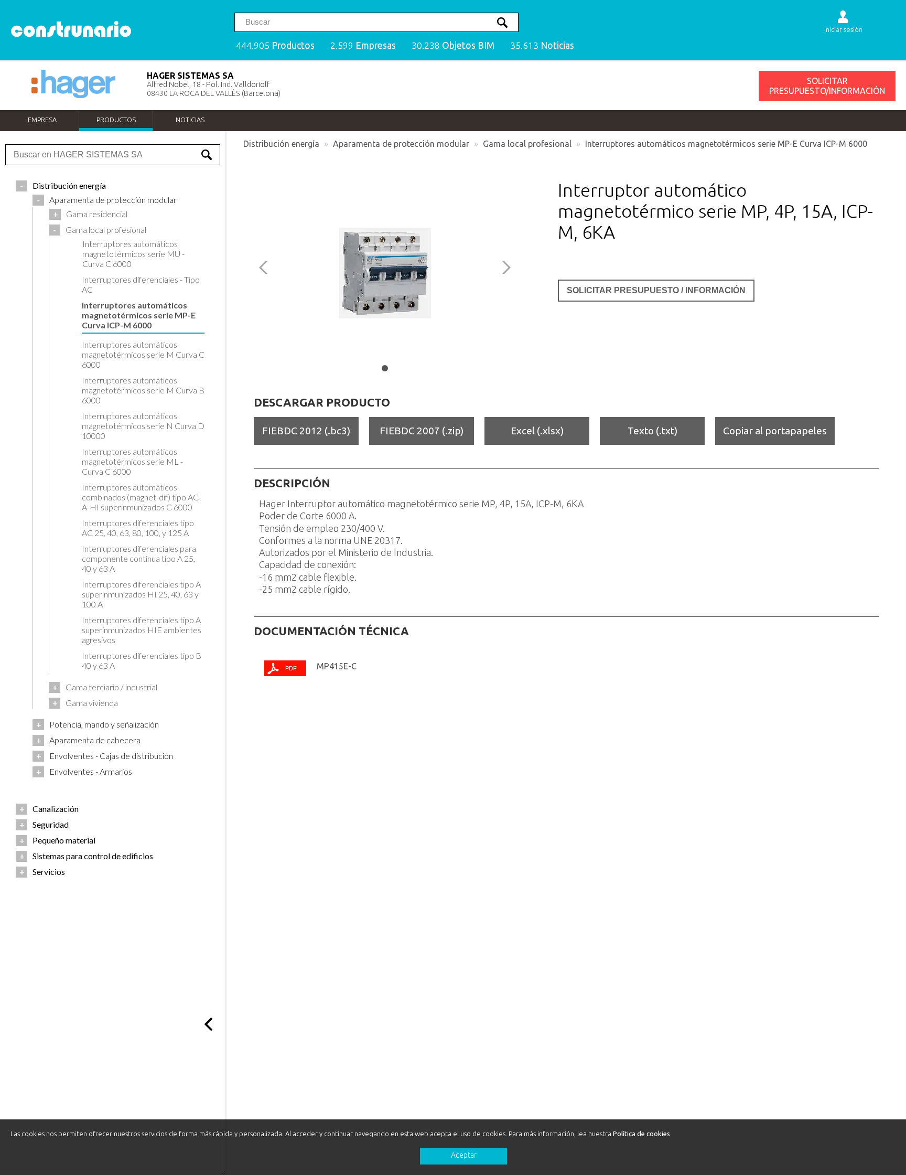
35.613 (542, 45)
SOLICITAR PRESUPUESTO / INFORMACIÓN (656, 290)
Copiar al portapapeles (775, 430)
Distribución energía (281, 143)
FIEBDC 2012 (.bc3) (306, 430)
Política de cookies (641, 1133)
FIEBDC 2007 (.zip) (421, 430)
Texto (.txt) (652, 430)
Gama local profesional (527, 143)
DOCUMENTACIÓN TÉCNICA (331, 631)
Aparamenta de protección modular (401, 143)
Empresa (42, 119)
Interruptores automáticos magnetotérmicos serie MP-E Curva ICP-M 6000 (726, 143)
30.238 (453, 45)
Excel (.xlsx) (537, 430)
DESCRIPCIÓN (292, 483)
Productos (116, 119)
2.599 (363, 45)
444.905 (275, 45)
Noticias (190, 119)
